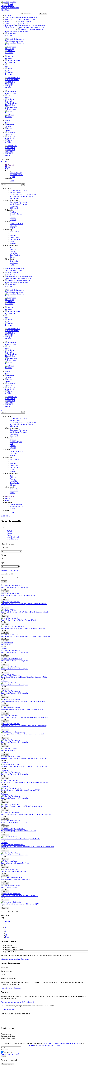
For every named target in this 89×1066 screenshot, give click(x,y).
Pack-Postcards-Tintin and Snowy (13, 709)
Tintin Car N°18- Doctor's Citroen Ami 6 (15, 636)
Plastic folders (14, 237)
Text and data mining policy (45, 1045)
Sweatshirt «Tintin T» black (10, 839)
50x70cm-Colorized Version (27, 620)
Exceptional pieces (16, 214)
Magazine (24, 587)
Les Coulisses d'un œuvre (18, 204)
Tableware (13, 249)
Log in (4, 1056)
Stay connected (8, 1052)
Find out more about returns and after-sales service (18, 1002)
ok (23, 184)
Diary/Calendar (15, 231)
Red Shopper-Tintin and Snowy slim (13, 726)
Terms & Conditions (62, 1043)
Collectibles (9, 19)
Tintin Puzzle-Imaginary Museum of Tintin (15, 806)
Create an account (7, 1064)
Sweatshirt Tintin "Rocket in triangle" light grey (17, 758)
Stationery (8, 23)
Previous (8, 921)
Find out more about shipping (11, 988)
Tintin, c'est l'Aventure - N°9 (11, 661)
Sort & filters (5, 516)
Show (3, 915)
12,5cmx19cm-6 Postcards (34, 709)
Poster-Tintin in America (9, 620)
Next (7, 937)
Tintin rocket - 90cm (8, 750)
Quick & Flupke (15, 192)
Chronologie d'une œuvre (18, 202)
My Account (9, 165)
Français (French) (16, 173)
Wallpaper (13, 243)
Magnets (12, 228)
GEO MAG (14, 208)
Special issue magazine (40, 717)
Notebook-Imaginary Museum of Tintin (14, 831)
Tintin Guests (9, 27)
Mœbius (12, 265)
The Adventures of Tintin (18, 190)
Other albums (14, 198)
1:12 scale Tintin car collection (43, 847)
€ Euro (12, 181)
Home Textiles (15, 255)
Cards (12, 233)
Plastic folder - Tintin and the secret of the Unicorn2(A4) (20, 904)
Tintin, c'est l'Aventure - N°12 (11, 685)
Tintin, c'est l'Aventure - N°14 (11, 742)
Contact (58, 1045)
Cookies (31, 1045)
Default (9, 531)
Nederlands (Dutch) (16, 175)
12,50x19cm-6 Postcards (36, 701)
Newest (9, 533)
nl (10, 4)
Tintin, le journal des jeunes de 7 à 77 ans (15, 863)
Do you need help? (7, 6)
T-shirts (12, 251)
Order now (5, 591)
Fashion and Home (11, 25)
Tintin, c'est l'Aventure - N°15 (11, 774)
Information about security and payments (15, 959)
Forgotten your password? (10, 1054)
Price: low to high (13, 537)
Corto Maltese (14, 261)
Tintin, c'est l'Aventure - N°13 (11, 693)
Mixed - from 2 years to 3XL (38, 782)
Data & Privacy (75, 1043)
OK (43, 14)
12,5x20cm (23, 822)
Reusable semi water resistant (37, 604)
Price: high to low (13, 539)
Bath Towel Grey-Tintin (9, 595)
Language (4, 4)
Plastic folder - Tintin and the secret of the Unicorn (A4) (20, 896)
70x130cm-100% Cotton (26, 595)
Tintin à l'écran (6, 645)
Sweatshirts (13, 253)
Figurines (13, 212)
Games (7, 21)
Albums (8, 15)
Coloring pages (15, 239)
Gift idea (13, 257)
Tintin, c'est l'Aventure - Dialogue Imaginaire (16, 717)
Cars (11, 216)
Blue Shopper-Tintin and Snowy (12, 734)
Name (9, 535)
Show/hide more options (9, 570)
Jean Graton (14, 263)
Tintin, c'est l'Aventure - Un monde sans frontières (18, 814)
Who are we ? (49, 1043)
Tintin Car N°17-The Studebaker (12, 628)
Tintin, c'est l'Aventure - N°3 (11, 587)
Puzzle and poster (36, 806)
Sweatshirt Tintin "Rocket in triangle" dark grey (17, 766)
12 (6, 935)
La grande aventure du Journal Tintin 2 (14, 871)
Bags (11, 247)
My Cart (4, 161)
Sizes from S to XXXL (42, 758)
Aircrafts (13, 218)
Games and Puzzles (16, 224)
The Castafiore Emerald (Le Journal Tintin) (15, 879)
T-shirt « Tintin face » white (10, 790)
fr (8, 4)
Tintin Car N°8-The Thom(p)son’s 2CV (15, 612)
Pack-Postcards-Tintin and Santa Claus (14, 701)
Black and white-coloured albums (21, 196)
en (12, 4)
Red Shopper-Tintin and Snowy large (14, 604)
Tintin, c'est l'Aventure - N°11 (11, 669)
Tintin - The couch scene (9, 887)
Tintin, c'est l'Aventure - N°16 (11, 798)
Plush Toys (13, 226)
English (12, 177)
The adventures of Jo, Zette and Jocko (23, 194)
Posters (12, 241)
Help (7, 169)
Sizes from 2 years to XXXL (37, 677)
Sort (4, 527)
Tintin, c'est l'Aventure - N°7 (11, 652)
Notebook (13, 235)
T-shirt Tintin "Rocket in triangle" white (15, 782)
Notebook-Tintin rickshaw (10, 822)
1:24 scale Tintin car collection (39, 612)
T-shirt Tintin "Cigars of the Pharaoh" (14, 677)
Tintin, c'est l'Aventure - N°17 (11, 855)
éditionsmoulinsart (11, 17)
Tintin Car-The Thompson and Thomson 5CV (17, 847)
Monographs (14, 206)
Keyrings (13, 220)
